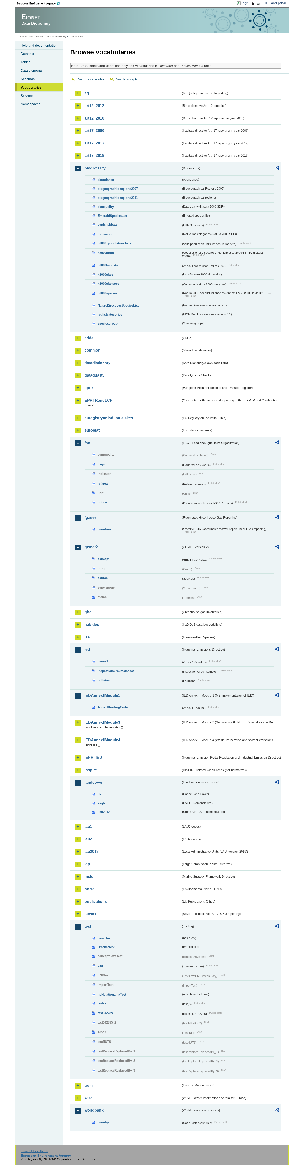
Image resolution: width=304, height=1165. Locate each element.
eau (100, 965)
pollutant (104, 680)
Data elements (32, 70)
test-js (102, 1003)
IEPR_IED (93, 757)
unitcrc (103, 502)
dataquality (106, 207)
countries (104, 529)
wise (89, 1098)
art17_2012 (94, 143)
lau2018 (92, 851)
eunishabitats (107, 224)
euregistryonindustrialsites (109, 418)
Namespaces (30, 104)
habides (92, 625)
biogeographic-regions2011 (118, 198)
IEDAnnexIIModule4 (102, 740)
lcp (87, 864)
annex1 (103, 661)
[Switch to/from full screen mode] (259, 3)
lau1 (88, 827)
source (103, 578)
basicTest (104, 938)
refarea (103, 483)
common (92, 350)
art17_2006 (94, 131)
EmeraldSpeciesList (112, 216)
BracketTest (106, 947)
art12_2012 (94, 106)
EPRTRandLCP (99, 400)
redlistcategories (110, 314)
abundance (106, 180)
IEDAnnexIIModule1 (102, 696)
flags (101, 464)
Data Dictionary (56, 36)
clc (100, 794)
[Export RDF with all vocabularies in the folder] (277, 168)
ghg (88, 612)
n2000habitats (108, 265)
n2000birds (106, 253)
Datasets (27, 54)
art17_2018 (94, 156)
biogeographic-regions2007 (118, 189)
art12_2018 (94, 118)
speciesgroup (108, 323)
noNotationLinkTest (112, 994)
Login (245, 3)
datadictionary (97, 363)
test (88, 926)
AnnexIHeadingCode (113, 707)
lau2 (88, 839)
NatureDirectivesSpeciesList (118, 305)
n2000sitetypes (108, 283)
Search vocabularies (90, 79)
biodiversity (95, 168)
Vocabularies (31, 87)
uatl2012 (104, 812)
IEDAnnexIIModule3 (102, 722)
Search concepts (126, 79)
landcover (94, 782)
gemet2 (91, 547)
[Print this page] (253, 3)
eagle (101, 803)
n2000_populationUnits (114, 243)
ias (87, 637)
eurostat (92, 430)
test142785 (105, 1013)
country (103, 1122)
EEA (40, 3)
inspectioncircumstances (116, 671)
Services (27, 96)
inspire (91, 770)
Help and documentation (39, 45)
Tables (25, 62)
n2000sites (105, 274)
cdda (89, 338)
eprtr (89, 388)
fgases (91, 518)
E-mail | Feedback (34, 1151)
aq (87, 93)
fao (87, 443)
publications (96, 901)
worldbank (94, 1110)
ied (87, 650)
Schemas (28, 79)
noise (90, 889)
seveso (91, 914)
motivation (105, 234)
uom (89, 1085)
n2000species (107, 293)
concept (103, 559)
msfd (89, 877)
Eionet (40, 36)
